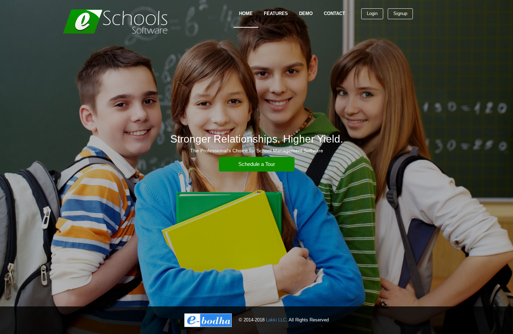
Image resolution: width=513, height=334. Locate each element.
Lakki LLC (276, 319)
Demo (306, 13)
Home (246, 13)
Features (276, 13)
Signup (400, 13)
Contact (334, 13)
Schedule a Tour (256, 164)
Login (372, 13)
